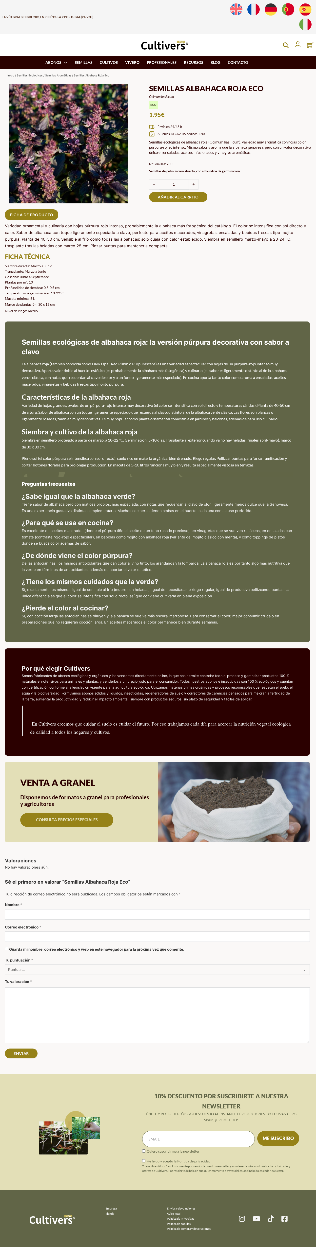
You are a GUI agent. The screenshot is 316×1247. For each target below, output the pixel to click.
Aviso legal (173, 1213)
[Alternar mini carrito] (310, 45)
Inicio (10, 75)
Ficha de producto (31, 214)
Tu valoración (18, 982)
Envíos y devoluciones (181, 1208)
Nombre (13, 905)
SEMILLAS (83, 62)
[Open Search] (286, 45)
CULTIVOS (109, 62)
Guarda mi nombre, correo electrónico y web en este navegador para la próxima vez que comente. (96, 949)
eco (153, 105)
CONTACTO (238, 62)
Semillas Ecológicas (30, 75)
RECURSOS (193, 62)
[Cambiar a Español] (305, 9)
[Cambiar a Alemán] (270, 9)
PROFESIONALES (162, 62)
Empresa (111, 1208)
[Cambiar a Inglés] (236, 9)
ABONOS (53, 62)
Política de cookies (179, 1224)
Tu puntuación (19, 960)
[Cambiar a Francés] (253, 9)
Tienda (109, 1213)
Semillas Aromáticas (58, 75)
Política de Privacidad (181, 1218)
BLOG (215, 62)
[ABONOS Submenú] (65, 62)
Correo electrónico (23, 927)
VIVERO (132, 62)
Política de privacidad (194, 1161)
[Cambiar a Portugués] (288, 9)
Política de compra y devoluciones (189, 1228)
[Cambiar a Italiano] (305, 24)
